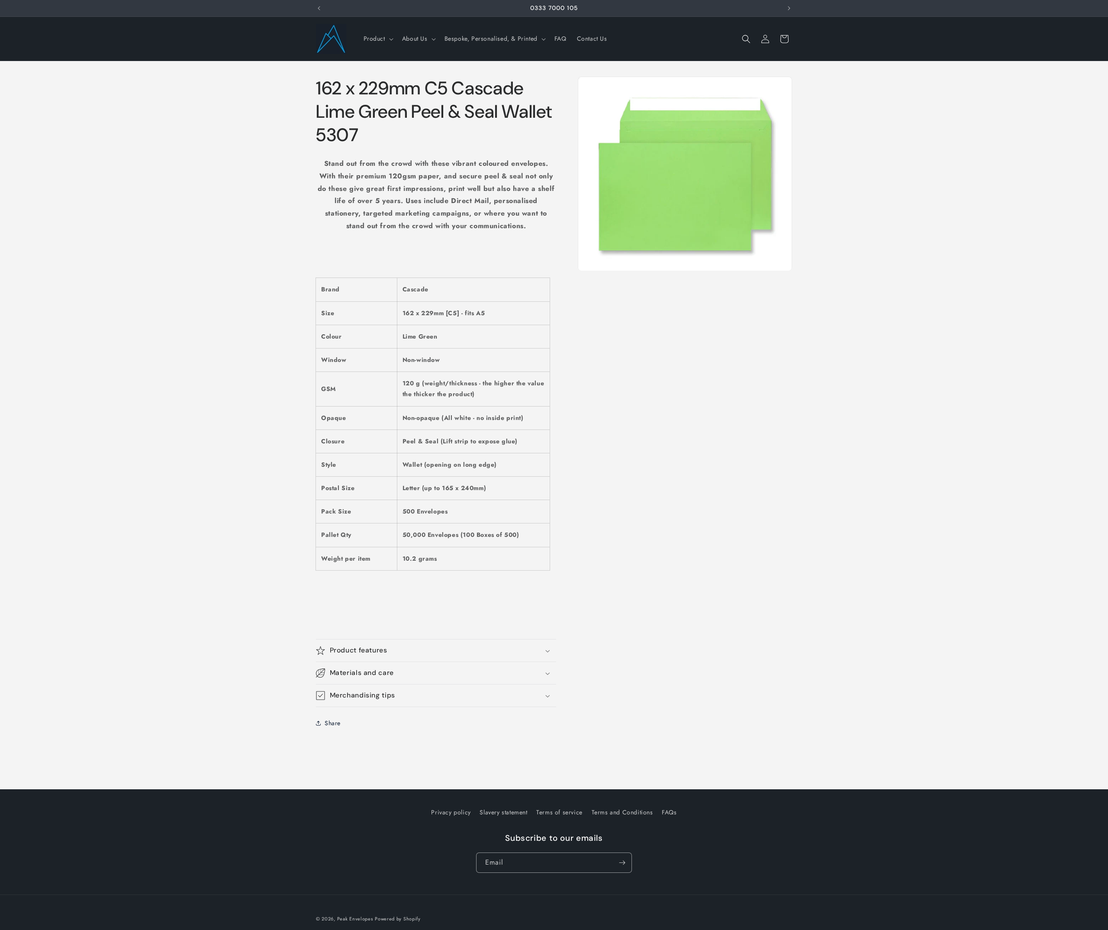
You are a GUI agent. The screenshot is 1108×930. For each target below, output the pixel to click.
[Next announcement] (789, 8)
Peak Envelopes (355, 918)
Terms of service (559, 812)
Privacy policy (450, 812)
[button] (377, 38)
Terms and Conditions (622, 812)
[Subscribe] (621, 862)
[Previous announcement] (319, 8)
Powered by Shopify (398, 918)
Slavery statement (503, 812)
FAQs (669, 812)
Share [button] (333, 723)
